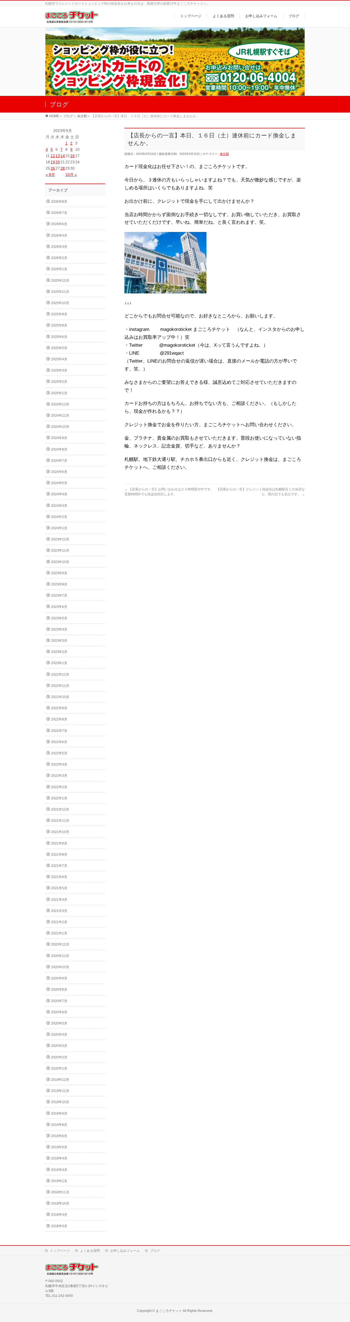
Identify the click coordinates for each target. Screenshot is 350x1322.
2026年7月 (59, 213)
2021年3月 (59, 911)
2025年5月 (59, 348)
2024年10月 (60, 427)
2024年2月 (59, 517)
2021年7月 (59, 866)
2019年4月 (59, 1158)
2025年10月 (60, 303)
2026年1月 (59, 269)
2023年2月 (59, 652)
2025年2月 (59, 382)
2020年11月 (60, 956)
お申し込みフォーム (125, 1251)
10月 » (71, 174)
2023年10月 (60, 562)
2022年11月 (60, 686)
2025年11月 (60, 292)
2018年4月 (59, 1215)
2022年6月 (59, 742)
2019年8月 (59, 1125)
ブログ (155, 1251)
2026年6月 (59, 224)
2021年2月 (59, 922)
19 (53, 162)
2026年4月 (59, 235)
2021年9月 (59, 843)
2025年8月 (59, 325)
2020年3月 (59, 1046)
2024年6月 (59, 472)
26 (53, 168)
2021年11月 (60, 821)
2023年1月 (59, 663)
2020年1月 (59, 1068)
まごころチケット (169, 1311)
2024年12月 (60, 404)
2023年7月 (59, 595)
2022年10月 (60, 697)
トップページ (60, 1251)
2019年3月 (59, 1170)
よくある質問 (90, 1251)
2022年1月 (59, 798)
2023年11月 (60, 550)
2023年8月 (59, 584)
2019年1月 (59, 1181)
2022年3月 (59, 776)
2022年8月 (59, 719)
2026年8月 (59, 202)
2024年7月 (59, 461)
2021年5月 (59, 888)
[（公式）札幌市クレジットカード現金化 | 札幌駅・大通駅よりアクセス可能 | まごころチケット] (71, 20)
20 (58, 162)
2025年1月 (59, 393)
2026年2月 (59, 258)
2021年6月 (59, 877)
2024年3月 (59, 506)
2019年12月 (60, 1080)
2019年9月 (59, 1113)
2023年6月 (59, 607)
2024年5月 (59, 483)
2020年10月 (60, 967)
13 (58, 156)
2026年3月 (59, 247)
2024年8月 (59, 449)
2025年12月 (60, 280)
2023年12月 (60, 539)
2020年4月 (59, 1035)
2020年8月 (59, 989)
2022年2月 (59, 787)
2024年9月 (59, 438)
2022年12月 (60, 674)
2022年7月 (59, 731)
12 (53, 156)
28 (62, 168)
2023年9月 (59, 573)
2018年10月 (60, 1203)
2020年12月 (60, 944)
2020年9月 (59, 978)
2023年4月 (59, 629)
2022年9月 (59, 708)
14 (62, 156)
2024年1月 (59, 528)
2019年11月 (60, 1091)
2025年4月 (59, 359)
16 (72, 156)
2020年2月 (59, 1057)
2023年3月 (59, 641)
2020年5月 (59, 1023)
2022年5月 (59, 753)
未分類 (224, 153)
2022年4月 (59, 764)
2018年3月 (59, 1226)
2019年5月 (59, 1147)
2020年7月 (59, 1001)
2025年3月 (59, 370)
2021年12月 (60, 809)
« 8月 (50, 174)
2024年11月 (60, 415)
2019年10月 (60, 1102)
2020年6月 (59, 1012)
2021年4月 (59, 900)
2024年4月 (59, 494)
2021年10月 (60, 832)
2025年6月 (59, 337)
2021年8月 (59, 854)
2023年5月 (59, 618)
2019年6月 (59, 1136)
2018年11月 (60, 1192)
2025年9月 (59, 314)
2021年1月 (59, 933)
